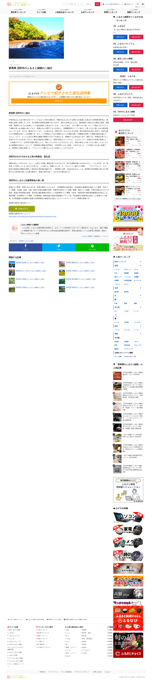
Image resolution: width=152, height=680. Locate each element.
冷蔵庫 (116, 280)
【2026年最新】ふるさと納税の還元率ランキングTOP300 (133, 373)
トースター (127, 277)
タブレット (127, 269)
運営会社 (43, 672)
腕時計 (116, 349)
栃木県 (110, 653)
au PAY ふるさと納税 (15, 652)
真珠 (115, 345)
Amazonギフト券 (130, 356)
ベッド (136, 330)
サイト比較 (118, 356)
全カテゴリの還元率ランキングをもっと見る (128, 199)
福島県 (110, 647)
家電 (116, 266)
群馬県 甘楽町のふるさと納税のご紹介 (30, 287)
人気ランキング (42, 630)
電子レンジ (118, 277)
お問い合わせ (97, 672)
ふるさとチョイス (14, 635)
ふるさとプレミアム (15, 641)
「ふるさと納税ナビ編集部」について (94, 236)
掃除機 (126, 273)
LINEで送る (92, 249)
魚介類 (117, 307)
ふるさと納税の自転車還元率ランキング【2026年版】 (133, 456)
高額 (116, 334)
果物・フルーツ (71, 647)
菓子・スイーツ (71, 653)
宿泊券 (116, 292)
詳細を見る (23, 209)
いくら (136, 311)
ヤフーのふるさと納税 (15, 658)
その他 (84, 653)
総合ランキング (120, 262)
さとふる (11, 638)
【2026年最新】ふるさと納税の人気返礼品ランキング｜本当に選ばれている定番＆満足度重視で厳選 (133, 386)
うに (115, 314)
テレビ (136, 269)
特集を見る (120, 37)
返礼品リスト (130, 4)
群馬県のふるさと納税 (26, 241)
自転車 (116, 341)
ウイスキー (137, 322)
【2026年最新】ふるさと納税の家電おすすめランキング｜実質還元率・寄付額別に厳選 (133, 395)
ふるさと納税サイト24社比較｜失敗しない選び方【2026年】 (133, 435)
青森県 (110, 632)
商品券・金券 (86, 632)
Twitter (59, 249)
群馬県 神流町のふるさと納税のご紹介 (80, 287)
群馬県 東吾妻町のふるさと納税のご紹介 (81, 279)
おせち (68, 656)
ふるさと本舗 (12, 655)
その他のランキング (43, 647)
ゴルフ (136, 341)
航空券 (126, 292)
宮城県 (110, 638)
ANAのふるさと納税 (15, 644)
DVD (115, 273)
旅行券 (84, 635)
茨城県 (110, 650)
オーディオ (137, 280)
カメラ (126, 284)
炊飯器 (136, 273)
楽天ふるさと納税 (14, 630)
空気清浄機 (127, 280)
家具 (116, 326)
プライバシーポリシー (82, 672)
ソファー (117, 330)
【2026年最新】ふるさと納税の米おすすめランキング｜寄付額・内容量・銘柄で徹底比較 (133, 426)
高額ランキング (42, 638)
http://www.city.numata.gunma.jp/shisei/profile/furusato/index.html (32, 216)
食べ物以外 (40, 644)
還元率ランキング (43, 632)
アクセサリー (86, 650)
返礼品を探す (136, 37)
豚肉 (125, 303)
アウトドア (137, 345)
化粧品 (84, 647)
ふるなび (11, 632)
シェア (25, 249)
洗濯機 (136, 277)
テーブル (127, 330)
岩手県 (110, 635)
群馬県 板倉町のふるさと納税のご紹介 (30, 262)
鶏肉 (135, 303)
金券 (116, 288)
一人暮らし (40, 641)
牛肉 (115, 303)
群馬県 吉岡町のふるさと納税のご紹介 (30, 279)
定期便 (126, 341)
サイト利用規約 (66, 672)
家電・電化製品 (87, 638)
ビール (116, 322)
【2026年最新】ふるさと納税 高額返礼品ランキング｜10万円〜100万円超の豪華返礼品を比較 (132, 469)
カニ (115, 311)
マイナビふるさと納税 (15, 661)
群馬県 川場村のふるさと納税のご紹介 (80, 271)
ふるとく (108, 672)
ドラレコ (117, 284)
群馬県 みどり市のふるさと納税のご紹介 (31, 271)
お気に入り (137, 7)
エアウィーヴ (128, 349)
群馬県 (110, 656)
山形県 (110, 644)
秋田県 (110, 641)
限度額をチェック (114, 4)
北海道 (110, 630)
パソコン (117, 269)
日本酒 (126, 322)
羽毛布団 (127, 345)
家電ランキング (42, 635)
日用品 (84, 644)
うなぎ (126, 311)
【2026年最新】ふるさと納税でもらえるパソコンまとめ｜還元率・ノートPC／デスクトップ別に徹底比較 (133, 417)
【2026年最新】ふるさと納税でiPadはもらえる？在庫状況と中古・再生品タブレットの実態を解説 (133, 448)
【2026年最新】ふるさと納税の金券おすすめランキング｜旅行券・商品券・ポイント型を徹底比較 (133, 407)
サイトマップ (53, 672)
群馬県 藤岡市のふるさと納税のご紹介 (80, 262)
